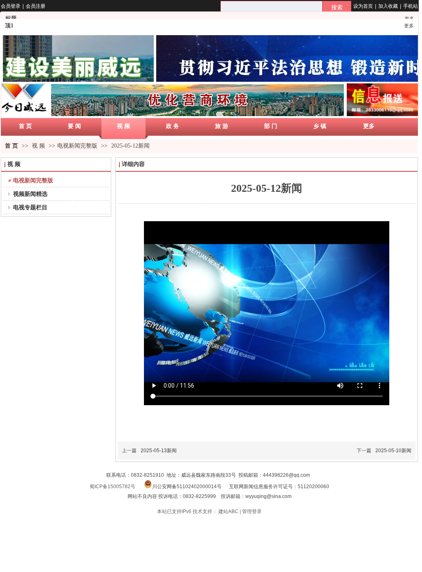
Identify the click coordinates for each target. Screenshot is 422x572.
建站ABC (228, 511)
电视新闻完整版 (77, 146)
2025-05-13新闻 (159, 450)
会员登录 (10, 6)
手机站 (410, 6)
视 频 (39, 146)
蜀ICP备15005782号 (112, 486)
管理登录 (252, 511)
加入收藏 (388, 6)
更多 (409, 25)
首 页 (11, 146)
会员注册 (35, 6)
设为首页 (363, 6)
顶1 (9, 25)
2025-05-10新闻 (393, 450)
